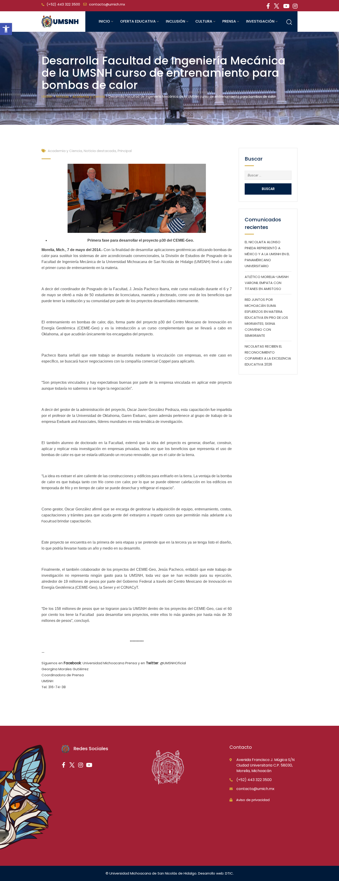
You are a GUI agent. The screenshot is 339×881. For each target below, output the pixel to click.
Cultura (203, 21)
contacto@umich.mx (107, 4)
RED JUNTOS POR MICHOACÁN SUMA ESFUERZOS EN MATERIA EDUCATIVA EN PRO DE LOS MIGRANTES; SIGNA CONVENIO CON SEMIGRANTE (266, 317)
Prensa (229, 21)
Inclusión (175, 21)
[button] (6, 29)
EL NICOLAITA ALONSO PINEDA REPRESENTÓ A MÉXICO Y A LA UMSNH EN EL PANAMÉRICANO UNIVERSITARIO (267, 254)
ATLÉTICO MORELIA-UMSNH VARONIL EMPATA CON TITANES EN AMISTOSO (266, 282)
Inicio (104, 21)
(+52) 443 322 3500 (63, 4)
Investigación (260, 21)
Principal (125, 150)
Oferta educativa (138, 21)
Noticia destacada (100, 150)
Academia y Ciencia (65, 150)
